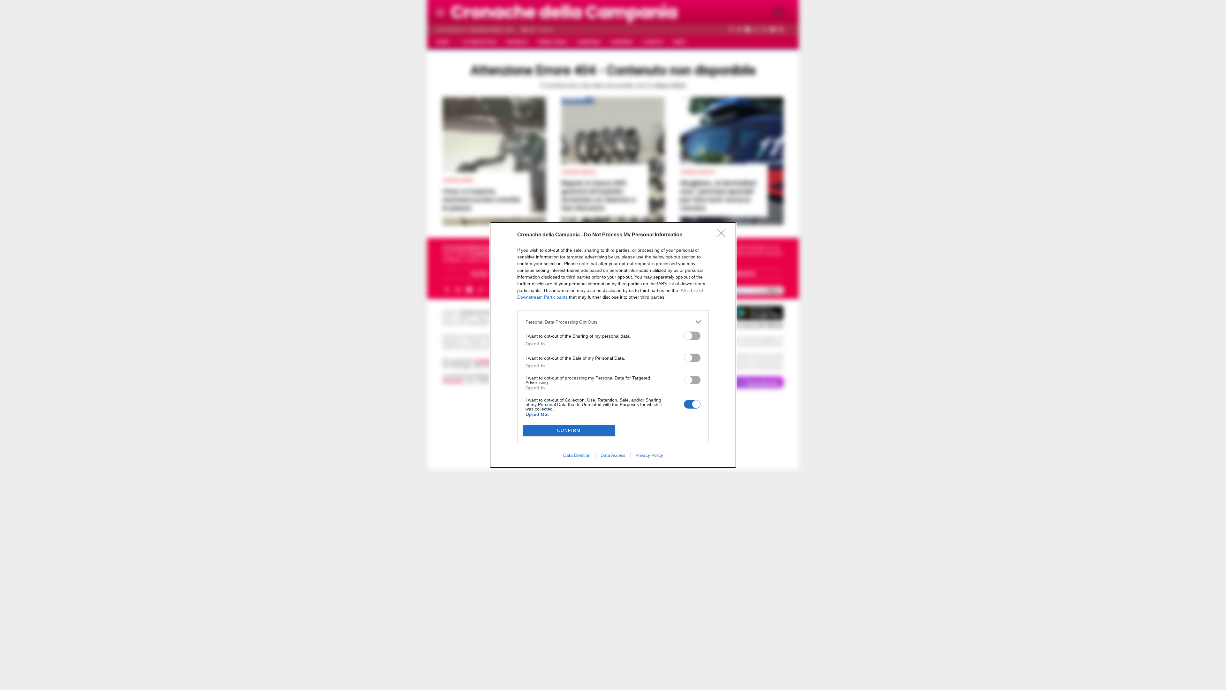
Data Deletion (577, 455)
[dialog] (613, 345)
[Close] (723, 235)
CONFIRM (569, 430)
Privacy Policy (649, 455)
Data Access (613, 455)
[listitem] (613, 321)
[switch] (692, 336)
